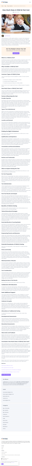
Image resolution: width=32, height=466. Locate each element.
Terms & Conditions (4, 452)
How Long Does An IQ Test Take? (7, 367)
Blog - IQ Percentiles (6, 408)
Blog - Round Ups (5, 412)
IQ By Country (5, 420)
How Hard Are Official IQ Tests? (7, 365)
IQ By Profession (5, 422)
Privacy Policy (3, 453)
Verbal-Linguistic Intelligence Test (8, 394)
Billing (2, 448)
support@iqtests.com (5, 458)
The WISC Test (5, 398)
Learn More (12, 462)
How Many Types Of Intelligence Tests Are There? (10, 371)
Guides (4, 418)
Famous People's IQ (6, 416)
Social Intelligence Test (6, 400)
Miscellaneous (5, 426)
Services (4, 428)
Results (2, 447)
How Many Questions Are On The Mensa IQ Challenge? (11, 369)
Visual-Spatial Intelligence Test (8, 392)
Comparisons (5, 414)
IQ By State (4, 424)
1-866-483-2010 (5, 459)
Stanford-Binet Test (6, 396)
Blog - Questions (7, 374)
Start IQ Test (16, 53)
